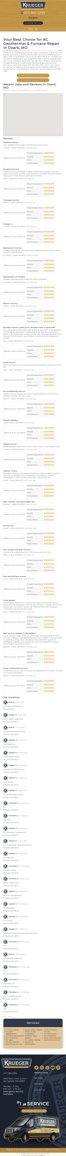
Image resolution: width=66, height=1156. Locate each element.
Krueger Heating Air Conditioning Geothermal (38, 51)
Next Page (7, 1016)
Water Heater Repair (33, 1030)
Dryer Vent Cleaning (52, 1038)
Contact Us (34, 1111)
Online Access (27, 1153)
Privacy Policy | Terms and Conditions (33, 1155)
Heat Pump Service (14, 1044)
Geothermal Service (52, 1040)
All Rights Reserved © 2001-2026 (41, 1153)
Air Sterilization (50, 1034)
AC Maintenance (12, 1042)
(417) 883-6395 (34, 12)
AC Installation (12, 1038)
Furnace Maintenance (15, 1036)
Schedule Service (32, 23)
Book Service (33, 80)
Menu (32, 29)
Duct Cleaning (50, 1036)
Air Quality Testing (32, 1040)
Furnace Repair (12, 1030)
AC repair (9, 1040)
